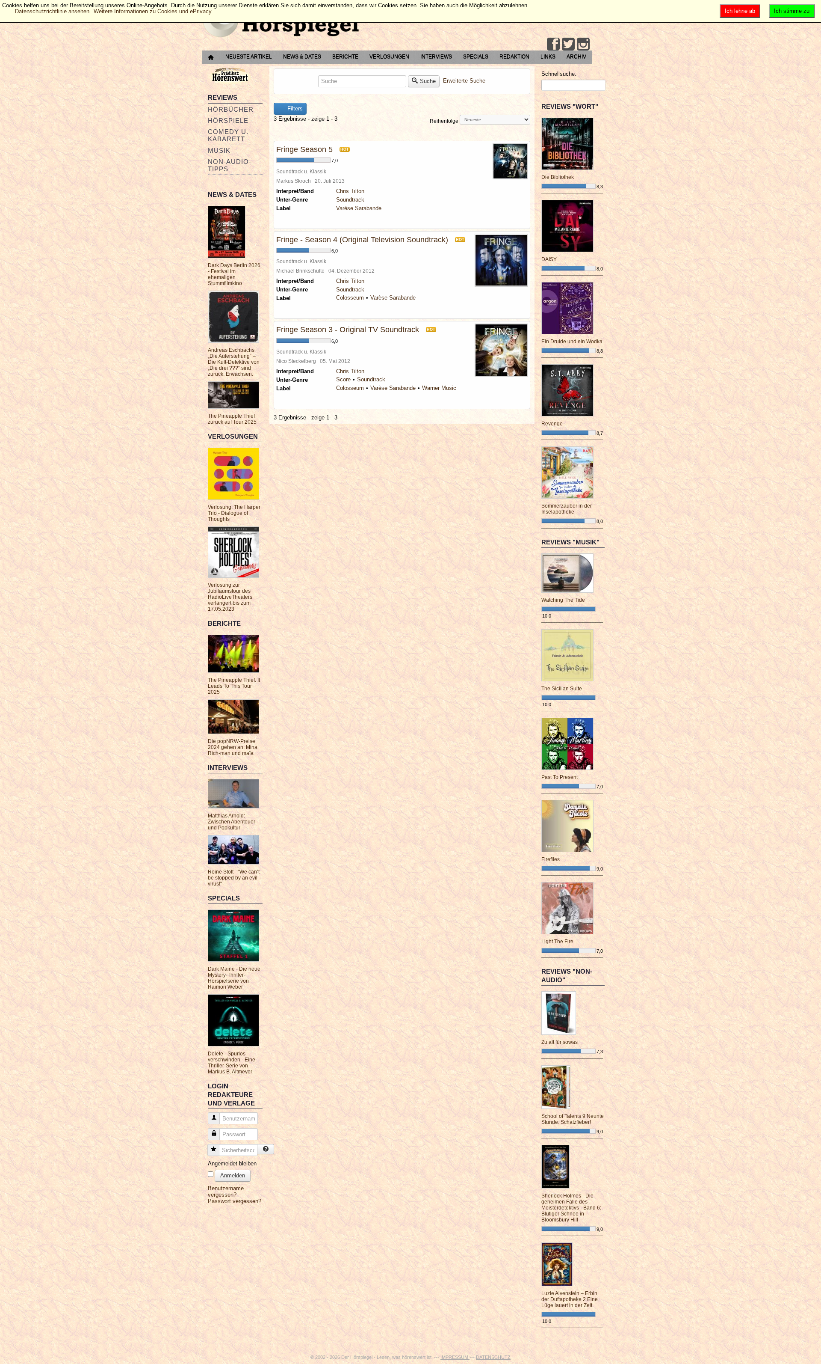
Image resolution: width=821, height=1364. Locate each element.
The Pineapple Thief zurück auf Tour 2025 (232, 419)
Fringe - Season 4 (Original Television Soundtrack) (362, 239)
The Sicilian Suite (561, 689)
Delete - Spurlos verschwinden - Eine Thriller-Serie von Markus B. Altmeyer (231, 1063)
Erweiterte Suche (464, 80)
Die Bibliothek (557, 177)
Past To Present (559, 777)
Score (343, 379)
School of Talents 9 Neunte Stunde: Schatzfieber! (572, 1119)
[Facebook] (553, 44)
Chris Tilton (350, 191)
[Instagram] (583, 44)
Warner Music (439, 388)
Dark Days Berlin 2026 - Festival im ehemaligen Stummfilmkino (234, 274)
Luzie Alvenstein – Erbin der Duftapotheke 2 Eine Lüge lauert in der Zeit (569, 1299)
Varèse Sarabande (358, 208)
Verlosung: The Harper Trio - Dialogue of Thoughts (234, 513)
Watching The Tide (563, 600)
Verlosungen (389, 56)
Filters (294, 108)
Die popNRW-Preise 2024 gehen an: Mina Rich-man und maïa (232, 747)
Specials (475, 56)
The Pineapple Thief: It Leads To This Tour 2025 (234, 686)
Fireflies (550, 859)
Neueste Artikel (248, 56)
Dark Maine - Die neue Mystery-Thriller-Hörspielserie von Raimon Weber (234, 978)
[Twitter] (568, 44)
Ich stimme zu (791, 11)
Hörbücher (231, 109)
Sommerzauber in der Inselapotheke (566, 509)
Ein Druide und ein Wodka (571, 342)
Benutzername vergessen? (226, 1191)
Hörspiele (228, 120)
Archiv (576, 56)
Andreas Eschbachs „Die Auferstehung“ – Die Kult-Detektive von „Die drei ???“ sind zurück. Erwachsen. (234, 362)
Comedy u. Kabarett (228, 135)
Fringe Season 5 (304, 149)
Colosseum (350, 297)
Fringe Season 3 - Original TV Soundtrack (347, 329)
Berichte (345, 56)
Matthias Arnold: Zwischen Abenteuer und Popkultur (231, 822)
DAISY (549, 259)
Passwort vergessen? (234, 1201)
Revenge (552, 424)
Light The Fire (557, 942)
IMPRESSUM (455, 1357)
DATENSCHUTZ (493, 1357)
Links (547, 56)
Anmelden (232, 1175)
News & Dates (302, 56)
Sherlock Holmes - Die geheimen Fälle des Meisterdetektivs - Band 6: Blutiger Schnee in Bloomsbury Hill (571, 1208)
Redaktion (514, 56)
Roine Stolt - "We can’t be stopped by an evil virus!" (234, 878)
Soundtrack (350, 199)
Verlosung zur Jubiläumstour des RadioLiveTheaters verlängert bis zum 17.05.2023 (230, 597)
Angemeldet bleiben (232, 1163)
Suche (428, 81)
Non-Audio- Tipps (229, 165)
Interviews (436, 56)
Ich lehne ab (740, 11)
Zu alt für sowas (559, 1042)
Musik (219, 150)
